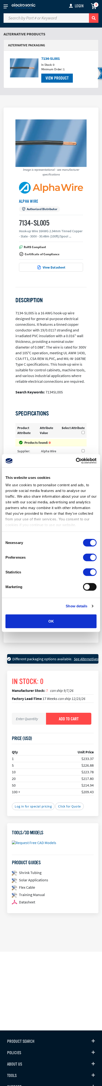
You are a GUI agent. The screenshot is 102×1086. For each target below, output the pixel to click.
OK (51, 621)
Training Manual (32, 894)
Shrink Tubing (30, 872)
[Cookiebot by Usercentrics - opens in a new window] (76, 461)
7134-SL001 (50, 58)
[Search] (93, 18)
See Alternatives (86, 658)
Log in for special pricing (33, 806)
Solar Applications (33, 880)
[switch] (90, 557)
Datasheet (27, 902)
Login (79, 6)
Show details (76, 606)
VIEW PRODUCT (57, 78)
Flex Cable (27, 887)
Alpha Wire (28, 201)
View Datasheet (54, 267)
